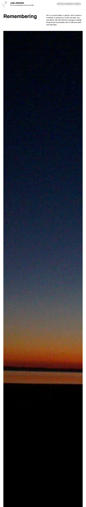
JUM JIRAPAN (17, 3)
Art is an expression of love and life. (22, 5)
